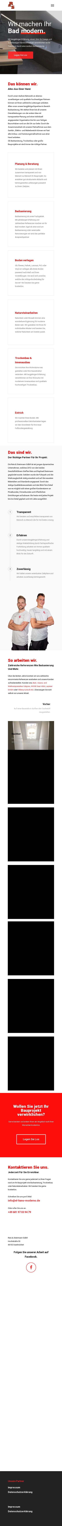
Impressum (14, 1487)
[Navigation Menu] (52, 5)
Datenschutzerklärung (20, 1492)
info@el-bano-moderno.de (24, 1200)
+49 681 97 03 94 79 (19, 1212)
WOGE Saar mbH (38, 686)
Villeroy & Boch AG (26, 690)
